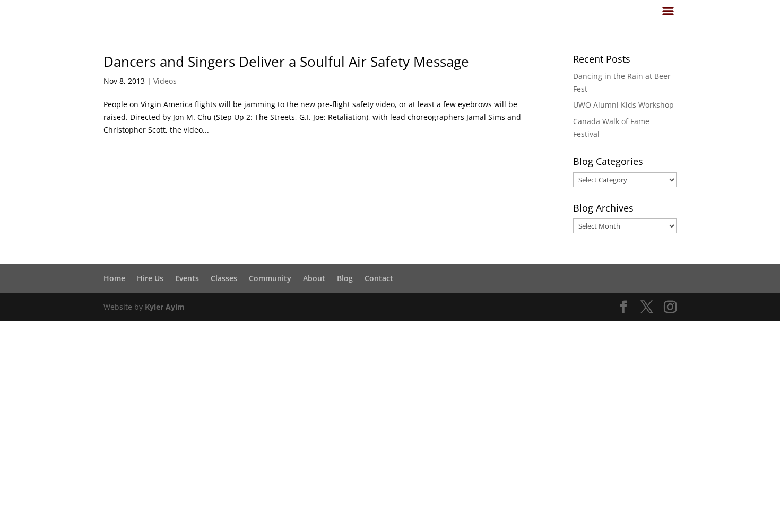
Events (187, 278)
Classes (224, 278)
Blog (345, 278)
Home (114, 278)
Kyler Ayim (165, 307)
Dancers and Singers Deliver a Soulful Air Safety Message (286, 61)
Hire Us (150, 278)
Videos (165, 81)
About (314, 278)
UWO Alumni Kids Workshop (623, 105)
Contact (379, 278)
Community (270, 278)
